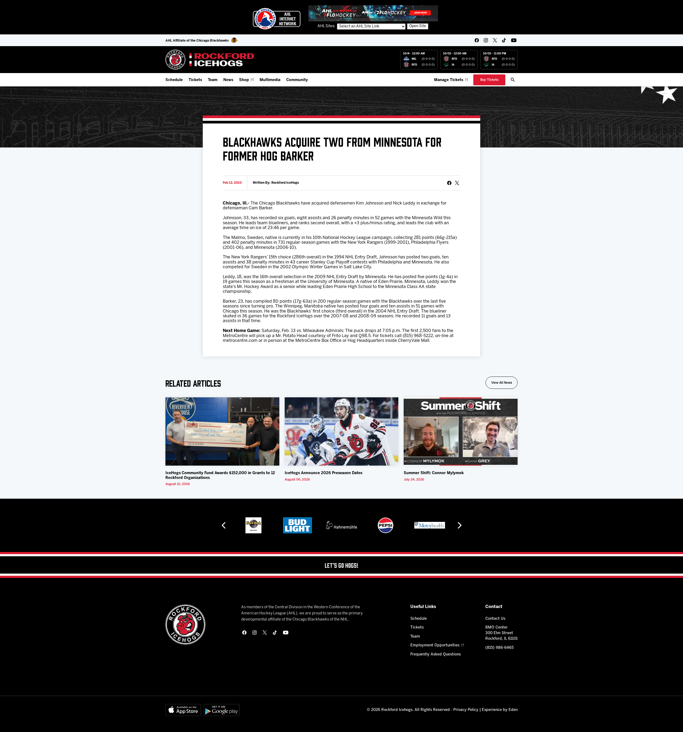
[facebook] (477, 40)
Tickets (195, 80)
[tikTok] (504, 40)
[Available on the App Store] (183, 710)
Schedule (174, 80)
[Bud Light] (297, 525)
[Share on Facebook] (449, 183)
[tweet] (457, 183)
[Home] (209, 60)
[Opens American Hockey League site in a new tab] (276, 18)
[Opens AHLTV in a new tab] (373, 13)
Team (212, 80)
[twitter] (495, 40)
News (228, 80)
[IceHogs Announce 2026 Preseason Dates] (342, 431)
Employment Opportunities (434, 645)
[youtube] (514, 40)
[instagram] (486, 40)
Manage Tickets (448, 80)
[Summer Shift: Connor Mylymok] (461, 431)
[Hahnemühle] (341, 525)
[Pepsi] (386, 525)
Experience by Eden (500, 710)
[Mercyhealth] (429, 525)
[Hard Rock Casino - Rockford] (253, 525)
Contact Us (495, 619)
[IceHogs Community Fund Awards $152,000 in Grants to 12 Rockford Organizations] (222, 431)
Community (297, 80)
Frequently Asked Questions (435, 654)
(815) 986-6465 (499, 648)
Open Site (417, 26)
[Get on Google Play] (222, 710)
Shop (244, 80)
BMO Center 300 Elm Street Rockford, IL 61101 (501, 633)
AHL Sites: (326, 26)
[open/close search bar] (513, 80)
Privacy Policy (465, 710)
